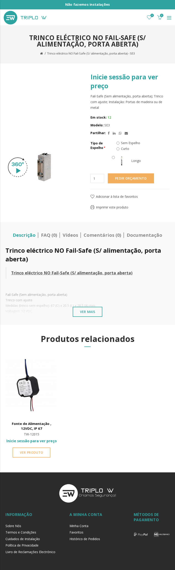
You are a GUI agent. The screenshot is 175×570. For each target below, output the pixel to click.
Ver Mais (87, 312)
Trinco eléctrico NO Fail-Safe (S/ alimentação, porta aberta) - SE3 (91, 53)
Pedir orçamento (131, 178)
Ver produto (31, 452)
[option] (17, 167)
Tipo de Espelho (96, 145)
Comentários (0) (102, 235)
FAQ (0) (49, 235)
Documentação (144, 235)
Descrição (24, 235)
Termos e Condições (20, 532)
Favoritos (76, 532)
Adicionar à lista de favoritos (117, 196)
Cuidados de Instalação (22, 539)
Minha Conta (78, 526)
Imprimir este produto (112, 207)
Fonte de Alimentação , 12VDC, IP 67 (31, 426)
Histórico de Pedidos (84, 539)
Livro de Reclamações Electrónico (30, 552)
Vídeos (70, 235)
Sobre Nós (13, 526)
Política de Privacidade (22, 545)
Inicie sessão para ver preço (31, 440)
